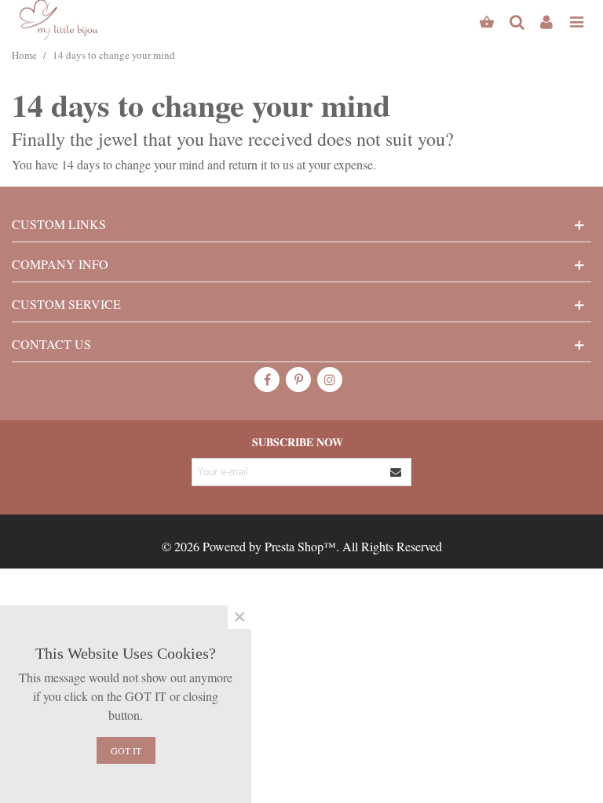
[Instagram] (329, 379)
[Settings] (546, 20)
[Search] (517, 20)
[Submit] (396, 472)
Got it (126, 750)
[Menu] (576, 20)
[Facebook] (267, 379)
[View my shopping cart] (487, 20)
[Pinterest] (298, 379)
